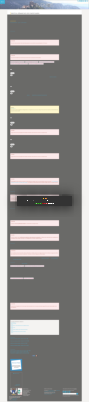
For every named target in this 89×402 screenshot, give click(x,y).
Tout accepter (38, 203)
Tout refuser (45, 203)
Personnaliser (51, 203)
